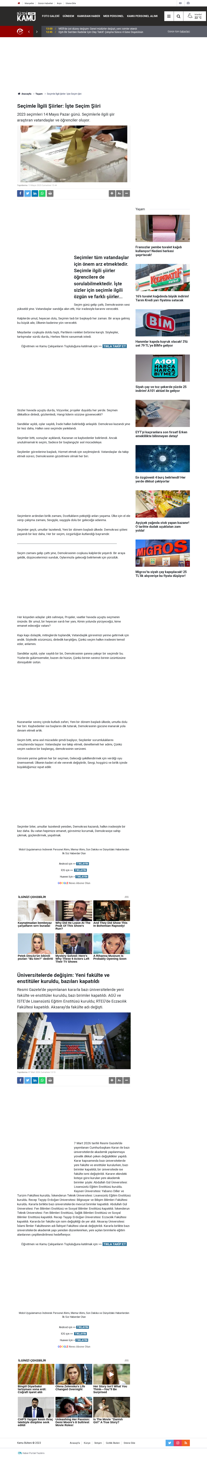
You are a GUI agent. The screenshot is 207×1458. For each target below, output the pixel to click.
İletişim (98, 1443)
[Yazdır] (50, 193)
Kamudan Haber (88, 16)
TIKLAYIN (82, 863)
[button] (112, 193)
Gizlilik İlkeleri (113, 1443)
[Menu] (169, 16)
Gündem (68, 16)
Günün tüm (179, 31)
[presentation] (29, 31)
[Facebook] (20, 193)
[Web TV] (180, 3)
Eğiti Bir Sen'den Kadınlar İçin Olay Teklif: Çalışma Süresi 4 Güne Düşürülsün (101, 31)
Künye (87, 1443)
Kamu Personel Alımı (142, 16)
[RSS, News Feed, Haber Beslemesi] (186, 1443)
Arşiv (59, 3)
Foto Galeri (50, 16)
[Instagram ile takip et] (178, 1443)
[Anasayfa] (19, 3)
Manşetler (29, 3)
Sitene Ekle (71, 3)
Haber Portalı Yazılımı (33, 1453)
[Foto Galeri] (188, 3)
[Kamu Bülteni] (26, 16)
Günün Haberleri (45, 3)
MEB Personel (113, 16)
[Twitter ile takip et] (170, 1443)
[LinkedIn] (35, 193)
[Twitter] (27, 193)
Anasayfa (75, 1443)
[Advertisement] (103, 64)
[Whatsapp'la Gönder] (42, 193)
